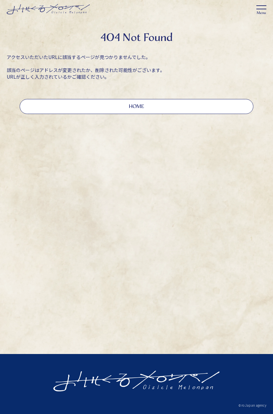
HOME (136, 106)
